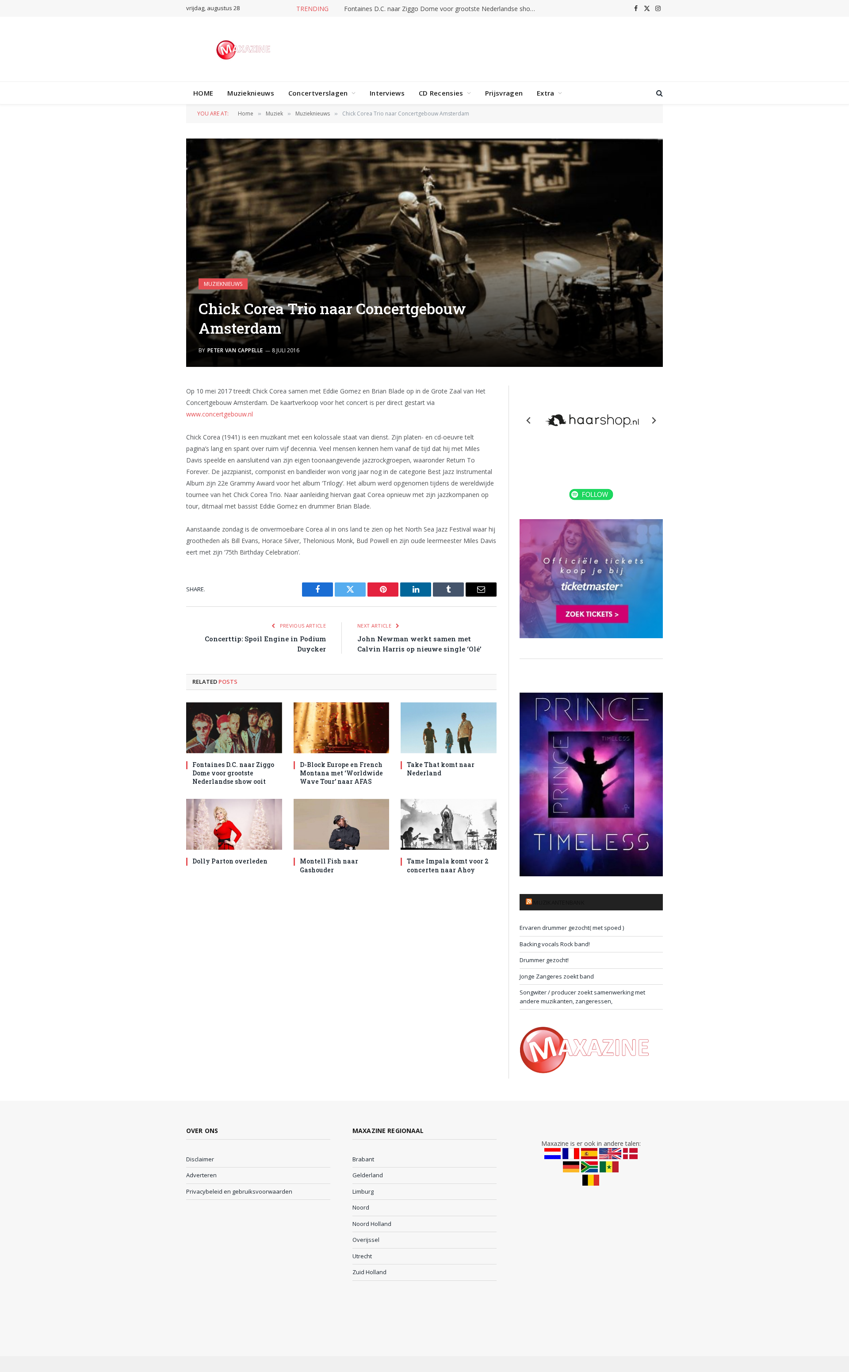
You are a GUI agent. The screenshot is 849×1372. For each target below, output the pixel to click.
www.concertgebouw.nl (219, 414)
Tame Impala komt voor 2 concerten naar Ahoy (448, 865)
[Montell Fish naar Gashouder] (342, 824)
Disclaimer (200, 1159)
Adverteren (201, 1175)
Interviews (387, 93)
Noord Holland (371, 1224)
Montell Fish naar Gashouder (329, 865)
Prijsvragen (504, 93)
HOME (203, 93)
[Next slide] (653, 420)
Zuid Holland (369, 1272)
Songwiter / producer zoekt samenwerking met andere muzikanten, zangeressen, (582, 996)
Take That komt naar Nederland (440, 768)
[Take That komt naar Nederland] (449, 727)
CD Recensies (441, 93)
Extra (546, 93)
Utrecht (362, 1256)
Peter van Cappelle (235, 350)
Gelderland (367, 1175)
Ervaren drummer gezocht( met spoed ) (572, 928)
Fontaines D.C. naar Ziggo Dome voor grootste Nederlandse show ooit (443, 9)
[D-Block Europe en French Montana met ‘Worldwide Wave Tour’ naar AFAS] (342, 727)
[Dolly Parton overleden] (234, 824)
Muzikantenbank (559, 902)
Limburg (363, 1191)
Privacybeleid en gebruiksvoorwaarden (239, 1191)
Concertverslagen (318, 93)
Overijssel (365, 1240)
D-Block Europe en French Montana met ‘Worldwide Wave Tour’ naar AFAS (341, 773)
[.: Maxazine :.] (244, 49)
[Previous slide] (528, 420)
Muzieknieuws (250, 93)
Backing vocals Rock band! (555, 944)
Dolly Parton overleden (230, 861)
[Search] (658, 93)
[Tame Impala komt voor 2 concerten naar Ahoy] (449, 824)
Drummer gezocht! (544, 960)
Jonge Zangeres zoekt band (557, 976)
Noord (360, 1207)
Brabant (363, 1159)
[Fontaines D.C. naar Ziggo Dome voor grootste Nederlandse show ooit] (234, 727)
